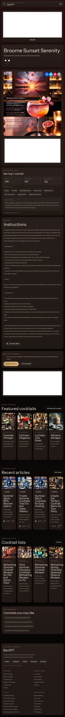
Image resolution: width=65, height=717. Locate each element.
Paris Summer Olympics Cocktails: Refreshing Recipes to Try (25, 572)
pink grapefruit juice (25, 190)
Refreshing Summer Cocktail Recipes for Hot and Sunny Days (9, 573)
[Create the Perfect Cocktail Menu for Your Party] (56, 483)
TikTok (25, 661)
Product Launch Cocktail (10, 709)
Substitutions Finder (8, 701)
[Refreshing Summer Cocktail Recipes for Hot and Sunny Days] (9, 552)
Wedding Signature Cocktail (11, 712)
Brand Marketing (38, 695)
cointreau (14, 190)
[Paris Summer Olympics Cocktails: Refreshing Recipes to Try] (25, 552)
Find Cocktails (26, 364)
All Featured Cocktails (54, 408)
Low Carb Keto (38, 677)
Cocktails (7, 491)
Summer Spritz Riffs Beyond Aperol (8, 501)
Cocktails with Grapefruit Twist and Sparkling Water (19, 626)
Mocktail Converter (8, 704)
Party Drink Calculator (9, 698)
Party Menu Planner (8, 695)
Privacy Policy (37, 704)
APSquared (37, 706)
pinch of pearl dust (10, 194)
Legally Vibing (38, 709)
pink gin (7, 190)
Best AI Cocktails (8, 674)
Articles (5, 687)
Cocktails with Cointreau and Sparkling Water (17, 617)
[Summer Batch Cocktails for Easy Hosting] (40, 483)
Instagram (16, 661)
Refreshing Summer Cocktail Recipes (41, 568)
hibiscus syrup (37, 190)
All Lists (58, 542)
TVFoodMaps (37, 712)
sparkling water (48, 190)
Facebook (34, 661)
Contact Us (37, 698)
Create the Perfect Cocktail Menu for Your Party (56, 503)
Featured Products (39, 682)
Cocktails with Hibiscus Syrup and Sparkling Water (18, 622)
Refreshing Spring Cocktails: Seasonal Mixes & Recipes (57, 571)
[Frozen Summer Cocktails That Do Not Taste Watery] (25, 483)
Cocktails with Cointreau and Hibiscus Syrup (17, 630)
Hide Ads (32, 39)
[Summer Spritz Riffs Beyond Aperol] (9, 483)
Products (36, 685)
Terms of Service (38, 701)
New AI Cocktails (8, 677)
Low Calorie (37, 674)
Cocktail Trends (7, 679)
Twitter (7, 661)
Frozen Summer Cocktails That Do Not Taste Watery (24, 503)
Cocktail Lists (7, 685)
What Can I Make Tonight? (10, 706)
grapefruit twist (22, 194)
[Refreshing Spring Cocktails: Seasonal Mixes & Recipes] (56, 552)
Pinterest (43, 661)
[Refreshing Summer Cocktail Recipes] (40, 552)
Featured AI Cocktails (9, 682)
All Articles (57, 472)
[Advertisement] (32, 25)
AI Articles (54, 491)
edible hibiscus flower (35, 194)
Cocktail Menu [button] (14, 343)
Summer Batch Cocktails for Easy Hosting (40, 501)
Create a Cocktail (11, 364)
